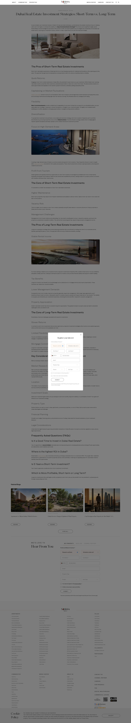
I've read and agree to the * (61, 372)
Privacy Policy (74, 383)
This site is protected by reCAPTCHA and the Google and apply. (65, 384)
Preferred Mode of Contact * (56, 341)
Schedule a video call (72, 345)
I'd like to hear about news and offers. (60, 375)
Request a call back (57, 345)
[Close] (81, 335)
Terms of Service (54, 385)
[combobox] (56, 355)
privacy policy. (66, 372)
